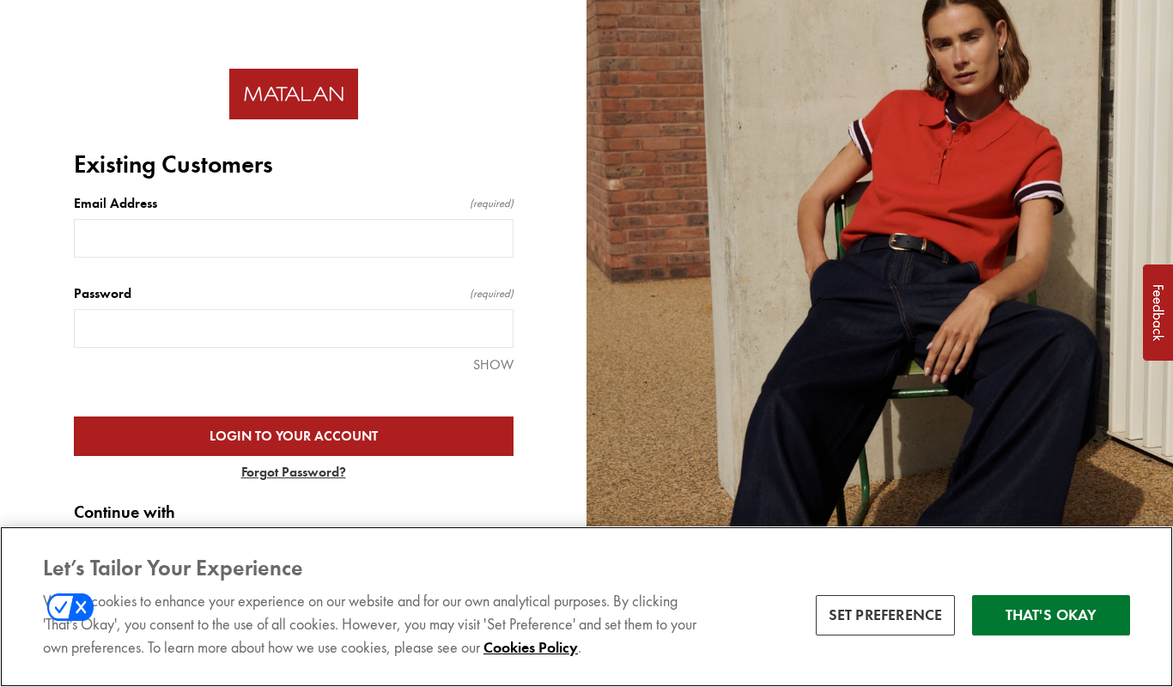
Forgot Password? (293, 472)
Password (294, 293)
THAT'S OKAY (1051, 614)
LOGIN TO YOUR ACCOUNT (294, 436)
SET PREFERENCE (886, 614)
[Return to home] (294, 94)
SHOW (493, 364)
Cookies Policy (530, 647)
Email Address (294, 203)
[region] (586, 606)
